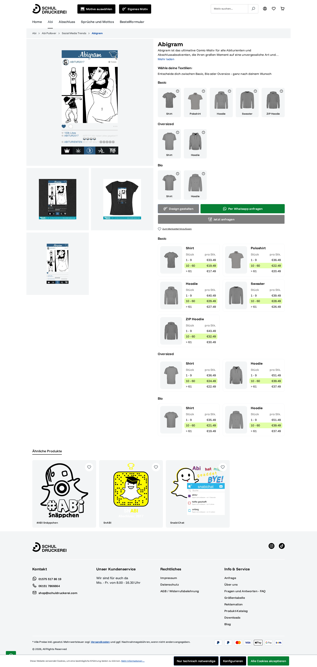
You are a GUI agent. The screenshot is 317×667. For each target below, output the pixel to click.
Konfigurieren (233, 661)
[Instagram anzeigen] (271, 547)
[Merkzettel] (274, 8)
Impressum (168, 578)
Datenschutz (169, 584)
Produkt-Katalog (236, 611)
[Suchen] (253, 8)
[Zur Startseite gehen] (49, 9)
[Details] (177, 92)
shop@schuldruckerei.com (58, 592)
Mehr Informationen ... (133, 660)
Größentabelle (234, 598)
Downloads (232, 617)
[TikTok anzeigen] (282, 547)
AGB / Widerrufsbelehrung (179, 591)
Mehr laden (166, 59)
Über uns (231, 584)
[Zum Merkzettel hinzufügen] (89, 467)
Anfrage (230, 578)
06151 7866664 (49, 585)
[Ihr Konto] (265, 8)
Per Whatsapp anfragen (245, 209)
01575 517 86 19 (50, 578)
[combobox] (229, 8)
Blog (227, 624)
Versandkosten (100, 642)
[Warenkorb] (282, 8)
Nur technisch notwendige (196, 661)
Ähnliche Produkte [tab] (47, 451)
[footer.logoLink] (49, 547)
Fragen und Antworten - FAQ (245, 591)
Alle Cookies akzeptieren (268, 661)
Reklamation (233, 604)
